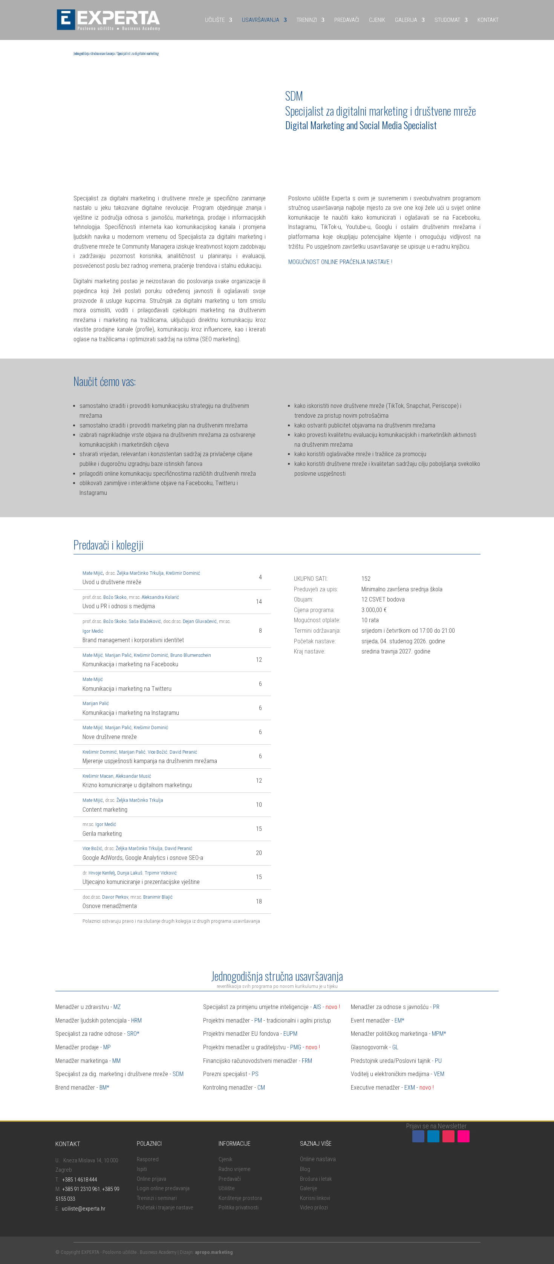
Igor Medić (93, 631)
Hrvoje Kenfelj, (102, 873)
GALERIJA (406, 20)
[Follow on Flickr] (464, 1136)
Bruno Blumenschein (190, 655)
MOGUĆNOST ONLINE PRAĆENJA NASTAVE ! (340, 262)
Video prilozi (314, 1207)
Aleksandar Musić (133, 776)
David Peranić (183, 752)
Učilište (227, 1188)
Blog (305, 1169)
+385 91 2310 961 (81, 1189)
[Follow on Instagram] (448, 1136)
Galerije (308, 1188)
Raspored (148, 1159)
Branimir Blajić (158, 897)
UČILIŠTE (215, 20)
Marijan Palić (118, 655)
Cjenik (225, 1159)
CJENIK (377, 20)
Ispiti (142, 1169)
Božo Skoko (115, 597)
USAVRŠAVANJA (260, 20)
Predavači (230, 1178)
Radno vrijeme (235, 1169)
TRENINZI (307, 20)
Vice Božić (157, 752)
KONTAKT (488, 20)
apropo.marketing (214, 1252)
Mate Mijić (93, 655)
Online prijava (151, 1178)
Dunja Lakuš (129, 873)
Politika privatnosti (239, 1207)
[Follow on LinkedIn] (433, 1136)
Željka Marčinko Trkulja (140, 573)
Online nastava (318, 1159)
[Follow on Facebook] (418, 1136)
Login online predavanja (163, 1188)
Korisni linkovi (315, 1198)
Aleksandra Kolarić (160, 597)
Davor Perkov (115, 897)
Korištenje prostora (240, 1198)
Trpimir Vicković (161, 873)
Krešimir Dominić (183, 573)
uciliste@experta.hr (84, 1208)
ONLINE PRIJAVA (311, 145)
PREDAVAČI (346, 20)
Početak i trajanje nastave (165, 1207)
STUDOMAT (447, 20)
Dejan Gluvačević (200, 621)
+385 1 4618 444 (79, 1179)
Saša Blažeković (145, 621)
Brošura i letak (316, 1178)
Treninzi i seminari (157, 1198)
